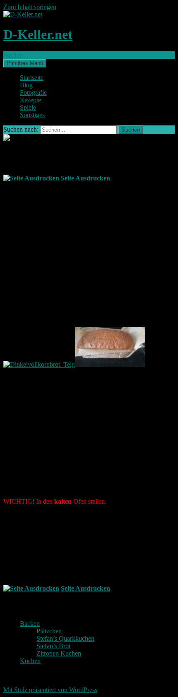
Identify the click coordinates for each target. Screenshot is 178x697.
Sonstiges (32, 114)
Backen (30, 623)
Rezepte (30, 99)
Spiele (28, 107)
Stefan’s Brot (53, 645)
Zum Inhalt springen (29, 6)
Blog (26, 85)
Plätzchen (49, 631)
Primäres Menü (25, 63)
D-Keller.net (37, 34)
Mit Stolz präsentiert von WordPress (50, 689)
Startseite (31, 77)
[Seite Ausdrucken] (31, 178)
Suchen (13, 54)
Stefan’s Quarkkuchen (65, 638)
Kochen (30, 660)
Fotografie (33, 92)
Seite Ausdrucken (85, 178)
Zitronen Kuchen (58, 653)
